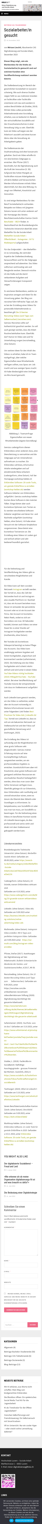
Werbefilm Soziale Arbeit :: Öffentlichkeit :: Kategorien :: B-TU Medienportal (19, 239)
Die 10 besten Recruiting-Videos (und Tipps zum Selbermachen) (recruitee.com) (18, 316)
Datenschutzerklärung (24, 1520)
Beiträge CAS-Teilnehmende (15, 25)
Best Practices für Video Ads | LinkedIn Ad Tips (20, 715)
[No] (39, 1511)
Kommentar (9, 1227)
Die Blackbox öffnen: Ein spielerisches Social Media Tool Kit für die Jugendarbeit (20, 1400)
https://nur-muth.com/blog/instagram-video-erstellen (19, 943)
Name (7, 1261)
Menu (6, 13)
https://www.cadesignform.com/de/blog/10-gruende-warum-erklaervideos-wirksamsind (20, 898)
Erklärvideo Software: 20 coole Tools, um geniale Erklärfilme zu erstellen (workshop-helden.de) (20, 486)
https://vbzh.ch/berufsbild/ (15, 1116)
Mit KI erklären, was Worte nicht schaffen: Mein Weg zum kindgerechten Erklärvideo (18, 1389)
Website (7, 1282)
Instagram (17, 589)
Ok (11, 1520)
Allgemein (8, 1347)
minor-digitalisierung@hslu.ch (21, 1466)
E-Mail (7, 1271)
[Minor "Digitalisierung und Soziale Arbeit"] (21, 5)
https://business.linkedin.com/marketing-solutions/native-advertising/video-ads (20, 919)
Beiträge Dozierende (13, 1360)
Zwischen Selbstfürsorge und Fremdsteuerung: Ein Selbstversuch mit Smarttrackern (19, 1418)
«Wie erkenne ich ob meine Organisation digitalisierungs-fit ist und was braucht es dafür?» (19, 1179)
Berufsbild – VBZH (12, 221)
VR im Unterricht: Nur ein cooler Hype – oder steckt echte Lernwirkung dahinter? (20, 1428)
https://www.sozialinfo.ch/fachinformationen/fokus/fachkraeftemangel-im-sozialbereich (20, 1079)
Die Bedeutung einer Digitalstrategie (20, 1192)
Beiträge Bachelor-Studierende (17, 1351)
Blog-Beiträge (10, 1364)
